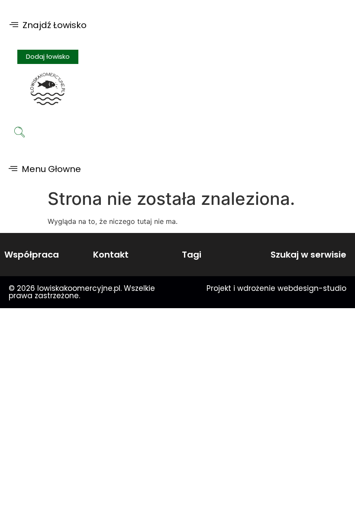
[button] (48, 24)
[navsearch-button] (19, 133)
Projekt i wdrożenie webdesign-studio (276, 288)
